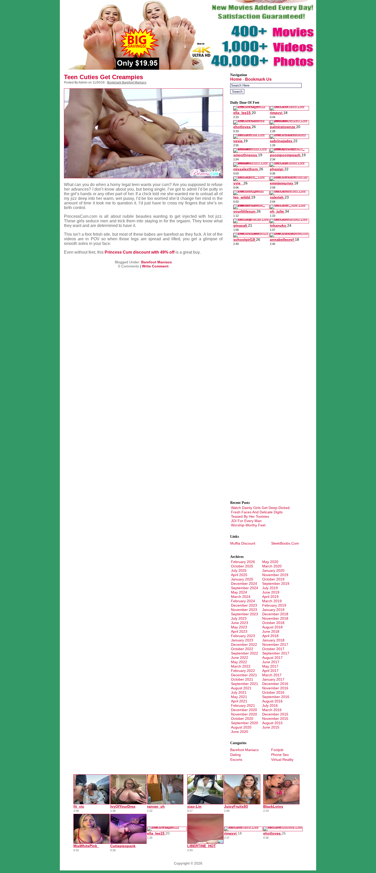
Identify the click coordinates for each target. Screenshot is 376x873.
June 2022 (239, 658)
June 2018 (270, 631)
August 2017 (272, 658)
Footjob (277, 750)
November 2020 (244, 714)
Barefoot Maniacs (156, 262)
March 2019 (272, 601)
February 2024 (243, 601)
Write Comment (155, 266)
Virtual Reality (282, 759)
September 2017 (275, 653)
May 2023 (239, 627)
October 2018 (273, 623)
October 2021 (242, 679)
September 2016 (275, 697)
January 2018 (273, 640)
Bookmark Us (258, 79)
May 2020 (270, 562)
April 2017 (270, 671)
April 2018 (270, 636)
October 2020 (242, 718)
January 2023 (242, 640)
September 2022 (244, 653)
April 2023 (239, 631)
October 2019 (273, 579)
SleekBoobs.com (285, 543)
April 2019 (270, 597)
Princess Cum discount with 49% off (139, 252)
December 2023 (244, 605)
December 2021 (244, 675)
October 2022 (242, 649)
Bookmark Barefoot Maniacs (126, 82)
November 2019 (275, 575)
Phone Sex (280, 755)
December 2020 (244, 710)
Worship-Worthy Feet (248, 525)
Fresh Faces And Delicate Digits (257, 512)
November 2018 (275, 618)
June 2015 (270, 727)
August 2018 (272, 627)
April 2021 (239, 701)
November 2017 (275, 644)
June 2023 (239, 623)
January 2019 (273, 610)
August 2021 (241, 688)
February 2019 (274, 605)
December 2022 (244, 644)
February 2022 (243, 671)
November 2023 (244, 610)
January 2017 (273, 679)
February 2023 (243, 636)
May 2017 (270, 666)
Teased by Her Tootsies (250, 516)
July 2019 (270, 588)
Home (236, 79)
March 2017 (272, 675)
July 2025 (239, 570)
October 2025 (242, 566)
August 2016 (272, 701)
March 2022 (240, 666)
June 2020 (239, 732)
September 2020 (244, 723)
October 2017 (273, 649)
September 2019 (275, 583)
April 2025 (239, 575)
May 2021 (239, 697)
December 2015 (275, 714)
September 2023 (244, 614)
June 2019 (270, 592)
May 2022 (239, 662)
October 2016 (273, 692)
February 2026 (243, 562)
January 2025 (242, 579)
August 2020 (241, 727)
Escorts (236, 759)
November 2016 (275, 688)
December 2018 (275, 614)
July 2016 (270, 705)
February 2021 (243, 705)
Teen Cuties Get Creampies (103, 77)
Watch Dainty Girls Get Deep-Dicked (260, 508)
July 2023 (239, 618)
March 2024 (240, 597)
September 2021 (244, 684)
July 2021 (239, 692)
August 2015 (272, 723)
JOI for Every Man (246, 521)
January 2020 (273, 570)
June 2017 (270, 662)
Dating (235, 755)
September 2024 (244, 588)
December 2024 (244, 583)
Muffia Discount (242, 543)
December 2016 (275, 684)
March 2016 (272, 710)
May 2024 (239, 592)
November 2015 (275, 718)
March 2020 (272, 566)
